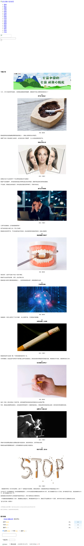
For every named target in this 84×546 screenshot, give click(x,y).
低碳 (5, 21)
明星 (5, 27)
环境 (5, 18)
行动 (5, 32)
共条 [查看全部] (8, 519)
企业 (5, 30)
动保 (5, 20)
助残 (5, 16)
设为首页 (11, 1)
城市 (5, 28)
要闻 (5, 4)
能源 (5, 23)
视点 (5, 6)
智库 (5, 25)
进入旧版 (5, 1)
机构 (5, 11)
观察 (5, 8)
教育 (5, 15)
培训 (5, 13)
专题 (5, 9)
